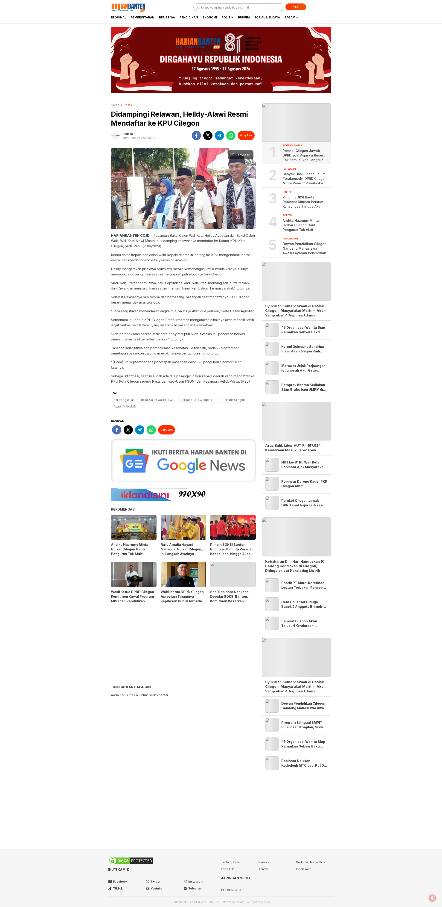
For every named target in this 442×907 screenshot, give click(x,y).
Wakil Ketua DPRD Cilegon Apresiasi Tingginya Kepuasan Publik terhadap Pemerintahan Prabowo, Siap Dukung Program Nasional (182, 603)
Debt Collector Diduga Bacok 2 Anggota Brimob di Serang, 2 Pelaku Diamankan (303, 604)
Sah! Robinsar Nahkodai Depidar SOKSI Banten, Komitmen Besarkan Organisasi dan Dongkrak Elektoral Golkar (231, 601)
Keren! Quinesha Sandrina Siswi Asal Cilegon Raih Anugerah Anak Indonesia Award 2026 (302, 349)
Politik (128, 105)
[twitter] (207, 135)
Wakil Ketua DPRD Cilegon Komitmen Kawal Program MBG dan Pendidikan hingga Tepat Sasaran (132, 599)
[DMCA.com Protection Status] (131, 864)
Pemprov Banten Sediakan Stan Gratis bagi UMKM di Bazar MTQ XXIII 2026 (303, 387)
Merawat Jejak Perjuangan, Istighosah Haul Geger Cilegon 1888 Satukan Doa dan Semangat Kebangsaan (304, 368)
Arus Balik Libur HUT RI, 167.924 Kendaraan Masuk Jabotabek (293, 447)
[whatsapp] (231, 135)
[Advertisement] (183, 646)
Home (115, 105)
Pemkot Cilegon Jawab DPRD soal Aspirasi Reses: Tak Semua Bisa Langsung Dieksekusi (304, 155)
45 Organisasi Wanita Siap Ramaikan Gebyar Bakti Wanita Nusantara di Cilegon (303, 329)
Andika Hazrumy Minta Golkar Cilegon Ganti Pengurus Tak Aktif (129, 549)
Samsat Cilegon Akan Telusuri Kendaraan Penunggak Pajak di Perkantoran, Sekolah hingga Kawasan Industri (301, 623)
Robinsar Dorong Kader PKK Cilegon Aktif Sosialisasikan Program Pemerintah (304, 483)
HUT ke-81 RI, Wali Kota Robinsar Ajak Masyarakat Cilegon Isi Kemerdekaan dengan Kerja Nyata (303, 464)
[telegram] (219, 135)
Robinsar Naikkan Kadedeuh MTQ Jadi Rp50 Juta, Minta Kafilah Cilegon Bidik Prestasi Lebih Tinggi (303, 763)
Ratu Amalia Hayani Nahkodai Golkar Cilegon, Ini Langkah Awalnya (181, 549)
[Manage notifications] (432, 898)
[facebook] (196, 135)
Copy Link (246, 135)
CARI (296, 7)
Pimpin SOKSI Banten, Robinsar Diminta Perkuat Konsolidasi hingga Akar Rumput (231, 551)
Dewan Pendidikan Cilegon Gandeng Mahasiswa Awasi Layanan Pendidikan (304, 248)
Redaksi (128, 134)
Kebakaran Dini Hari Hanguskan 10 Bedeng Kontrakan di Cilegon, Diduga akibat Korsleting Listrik (295, 566)
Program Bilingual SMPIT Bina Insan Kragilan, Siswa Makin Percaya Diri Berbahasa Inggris (303, 725)
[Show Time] (154, 138)
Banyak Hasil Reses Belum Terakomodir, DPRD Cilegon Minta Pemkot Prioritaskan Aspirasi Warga (305, 179)
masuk (134, 695)
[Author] (115, 135)
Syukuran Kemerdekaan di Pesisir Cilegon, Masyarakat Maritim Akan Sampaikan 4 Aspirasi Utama (295, 310)
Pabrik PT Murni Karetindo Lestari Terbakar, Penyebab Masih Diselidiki (304, 585)
